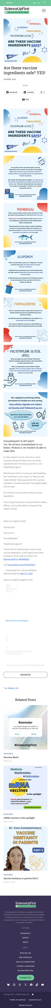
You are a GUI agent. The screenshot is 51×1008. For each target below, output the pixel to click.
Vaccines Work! (11, 757)
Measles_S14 (13, 688)
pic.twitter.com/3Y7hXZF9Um (21, 564)
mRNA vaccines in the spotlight (19, 818)
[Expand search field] (44, 3)
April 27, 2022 (26, 573)
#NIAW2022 (24, 559)
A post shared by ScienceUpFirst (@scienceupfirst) (26, 665)
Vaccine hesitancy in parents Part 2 (21, 878)
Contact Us (25, 977)
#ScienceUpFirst (11, 559)
